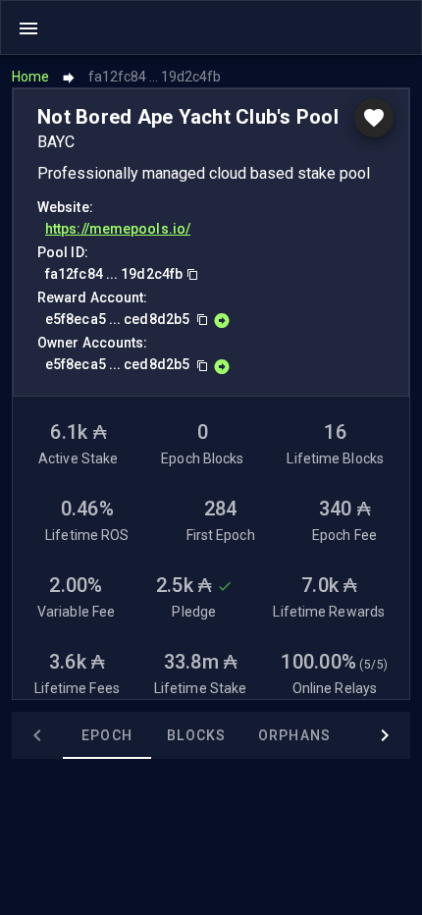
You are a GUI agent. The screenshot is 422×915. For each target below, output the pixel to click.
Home (30, 76)
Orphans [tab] (295, 735)
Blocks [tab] (197, 735)
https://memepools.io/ (117, 229)
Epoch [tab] (106, 735)
